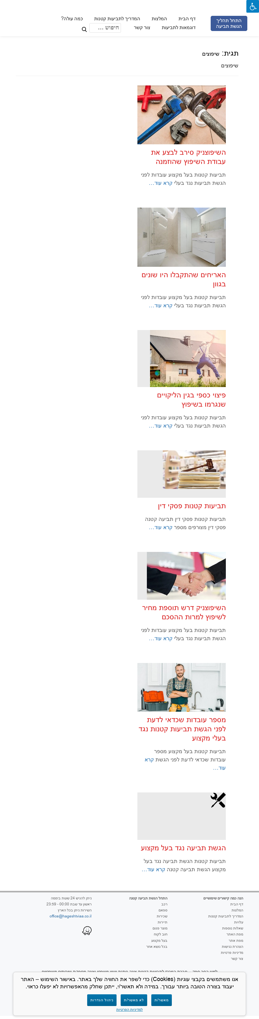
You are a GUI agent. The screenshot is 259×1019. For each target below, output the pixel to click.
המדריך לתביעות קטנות (117, 18)
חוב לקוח (160, 934)
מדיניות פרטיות (232, 952)
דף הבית (186, 18)
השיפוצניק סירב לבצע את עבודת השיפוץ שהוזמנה (188, 156)
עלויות (238, 922)
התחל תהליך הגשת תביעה (229, 23)
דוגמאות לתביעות (178, 27)
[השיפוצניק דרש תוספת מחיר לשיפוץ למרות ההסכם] (186, 575)
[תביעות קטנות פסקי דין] (194, 469)
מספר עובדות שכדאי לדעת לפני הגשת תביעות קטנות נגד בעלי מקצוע (182, 728)
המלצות (159, 18)
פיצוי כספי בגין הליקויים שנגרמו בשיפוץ (191, 399)
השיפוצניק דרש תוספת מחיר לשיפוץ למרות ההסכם (184, 612)
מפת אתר (236, 940)
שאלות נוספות (232, 928)
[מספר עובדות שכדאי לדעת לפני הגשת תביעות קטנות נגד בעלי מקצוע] (181, 687)
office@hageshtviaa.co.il (71, 916)
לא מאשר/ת (134, 1000)
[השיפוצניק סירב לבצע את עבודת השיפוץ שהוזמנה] (181, 114)
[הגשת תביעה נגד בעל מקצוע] (218, 799)
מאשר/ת (161, 1000)
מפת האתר (234, 934)
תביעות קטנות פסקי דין (192, 505)
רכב (164, 904)
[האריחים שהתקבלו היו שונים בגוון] (181, 237)
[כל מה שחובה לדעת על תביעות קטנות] (127, 11)
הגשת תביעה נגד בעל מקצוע (183, 847)
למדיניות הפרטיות (129, 1009)
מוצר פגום (160, 928)
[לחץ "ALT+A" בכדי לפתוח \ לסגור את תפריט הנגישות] (252, 6)
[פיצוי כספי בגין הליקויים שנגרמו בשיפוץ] (188, 358)
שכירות (162, 916)
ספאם (163, 910)
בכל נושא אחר (156, 946)
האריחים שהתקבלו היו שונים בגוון (184, 279)
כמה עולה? (71, 18)
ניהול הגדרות (101, 1000)
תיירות (162, 922)
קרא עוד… (161, 183)
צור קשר (142, 27)
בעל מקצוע (159, 940)
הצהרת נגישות (232, 946)
